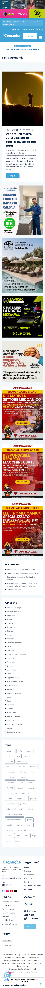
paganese (21, 798)
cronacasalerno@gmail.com (11, 878)
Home (26, 867)
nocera (20, 788)
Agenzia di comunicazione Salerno (22, 972)
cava (18, 756)
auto (20, 751)
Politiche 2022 (12, 685)
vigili (34, 835)
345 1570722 (7, 885)
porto (29, 819)
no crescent (12, 793)
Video (9, 697)
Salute (9, 619)
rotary (29, 825)
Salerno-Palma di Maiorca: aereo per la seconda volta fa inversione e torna (22, 584)
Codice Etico (7, 905)
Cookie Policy (8, 945)
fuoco (33, 772)
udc (26, 835)
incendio (10, 782)
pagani (33, 798)
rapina (19, 825)
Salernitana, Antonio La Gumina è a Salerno (21, 578)
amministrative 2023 (15, 693)
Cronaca (10, 666)
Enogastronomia (13, 732)
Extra (9, 647)
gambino (23, 777)
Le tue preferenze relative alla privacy (24, 980)
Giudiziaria (11, 615)
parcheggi (11, 804)
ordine (9, 798)
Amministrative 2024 (15, 612)
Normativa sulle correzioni (8, 915)
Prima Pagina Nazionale (16, 654)
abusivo (10, 751)
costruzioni (22, 761)
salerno (10, 830)
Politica (10, 623)
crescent (10, 767)
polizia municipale (14, 814)
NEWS (10, 788)
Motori (9, 635)
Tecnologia (11, 627)
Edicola (30, 926)
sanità (9, 728)
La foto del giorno (14, 590)
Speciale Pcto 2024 (14, 724)
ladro (21, 782)
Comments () (27, 130)
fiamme (23, 772)
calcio (29, 751)
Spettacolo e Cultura (15, 681)
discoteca (11, 772)
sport (9, 835)
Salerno (10, 631)
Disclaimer (17, 22)
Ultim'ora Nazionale (14, 643)
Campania (11, 662)
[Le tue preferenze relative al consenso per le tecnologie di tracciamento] (41, 984)
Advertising (7, 22)
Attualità (10, 689)
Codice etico (27, 22)
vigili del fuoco (13, 841)
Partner (37, 22)
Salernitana (29, 874)
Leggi (12, 176)
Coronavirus (11, 670)
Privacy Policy (7, 940)
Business (10, 709)
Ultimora (10, 658)
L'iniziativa (11, 650)
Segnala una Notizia (10, 902)
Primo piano (11, 712)
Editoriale (10, 720)
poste (9, 825)
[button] (40, 37)
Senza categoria (13, 716)
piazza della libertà (15, 809)
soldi (34, 830)
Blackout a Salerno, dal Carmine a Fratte (23, 573)
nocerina (31, 788)
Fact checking (8, 909)
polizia (30, 809)
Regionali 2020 (13, 678)
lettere (30, 782)
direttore (33, 767)
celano (10, 761)
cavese (27, 756)
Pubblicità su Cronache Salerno (9, 922)
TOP (18, 835)
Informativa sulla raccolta (14, 985)
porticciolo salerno (14, 819)
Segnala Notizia (8, 24)
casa (9, 756)
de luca (22, 767)
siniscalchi (22, 830)
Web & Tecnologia (14, 608)
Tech (9, 701)
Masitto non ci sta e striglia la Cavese (21, 569)
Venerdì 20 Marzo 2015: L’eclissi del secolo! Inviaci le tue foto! (21, 139)
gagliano (10, 777)
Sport (9, 674)
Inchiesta (10, 639)
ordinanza (26, 793)
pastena (23, 804)
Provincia (10, 705)
